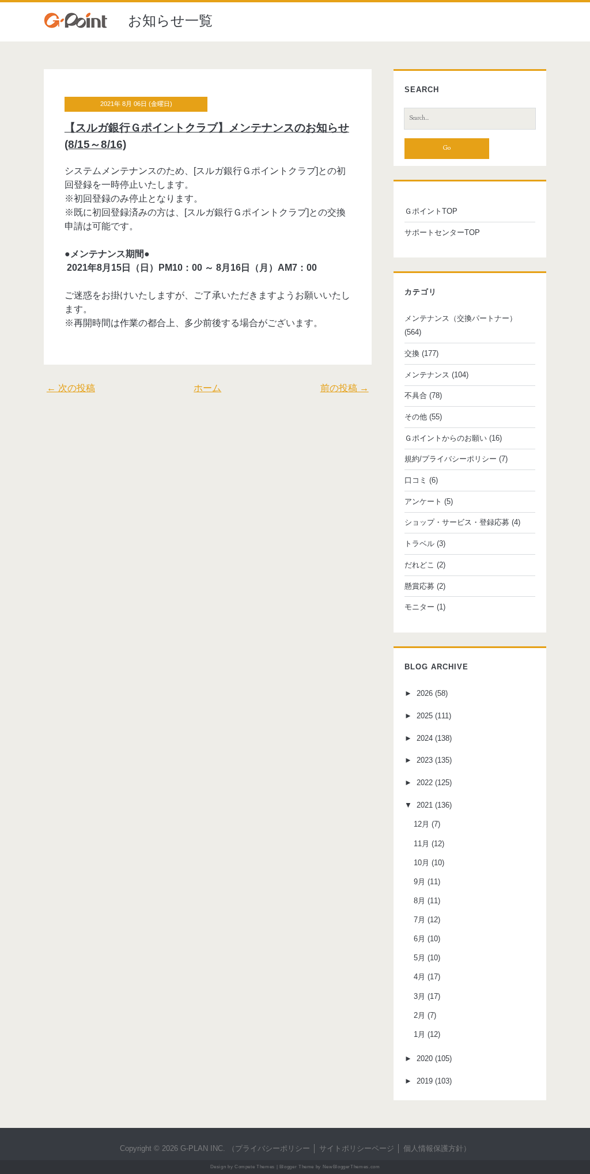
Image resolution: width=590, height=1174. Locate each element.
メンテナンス (426, 374)
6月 (419, 938)
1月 (419, 1034)
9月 (419, 881)
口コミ (415, 480)
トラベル (419, 543)
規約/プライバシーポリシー (450, 459)
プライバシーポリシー (272, 1148)
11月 (421, 843)
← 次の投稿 (71, 388)
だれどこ (419, 565)
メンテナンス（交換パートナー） (460, 318)
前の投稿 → (344, 388)
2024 (425, 738)
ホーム (207, 388)
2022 (425, 782)
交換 (411, 353)
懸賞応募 (419, 586)
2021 (425, 805)
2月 (419, 1015)
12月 (421, 824)
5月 (419, 957)
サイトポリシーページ (356, 1148)
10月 (421, 862)
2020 (425, 1058)
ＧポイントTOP (430, 211)
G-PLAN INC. (202, 1148)
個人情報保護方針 (433, 1148)
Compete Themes (255, 1166)
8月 (419, 900)
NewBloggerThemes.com (351, 1166)
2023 (425, 760)
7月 (419, 919)
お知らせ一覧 (170, 20)
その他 (415, 416)
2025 (425, 715)
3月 (419, 996)
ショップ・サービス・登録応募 (456, 522)
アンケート (423, 501)
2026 (425, 693)
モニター (419, 607)
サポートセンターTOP (442, 232)
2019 (425, 1081)
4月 (419, 976)
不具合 (415, 395)
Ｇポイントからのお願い (445, 438)
